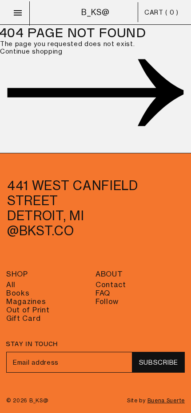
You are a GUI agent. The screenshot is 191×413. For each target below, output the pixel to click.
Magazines (26, 301)
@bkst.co (40, 230)
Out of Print (27, 310)
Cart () (161, 12)
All (11, 285)
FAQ (103, 293)
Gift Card (23, 318)
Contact (111, 285)
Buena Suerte (166, 400)
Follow (107, 301)
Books (18, 293)
